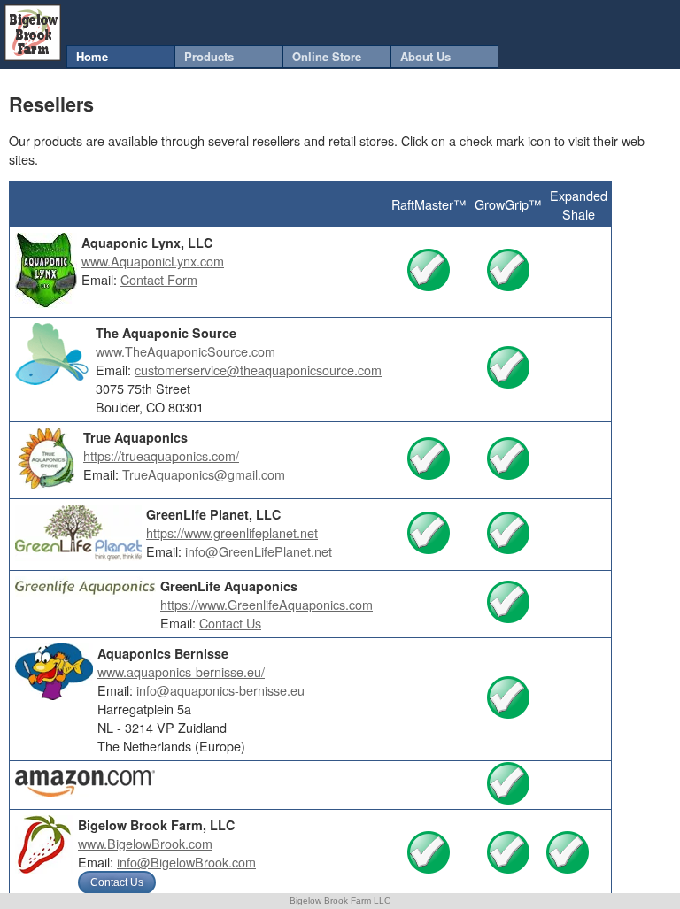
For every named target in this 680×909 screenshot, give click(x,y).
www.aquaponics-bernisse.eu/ (181, 671)
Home (92, 56)
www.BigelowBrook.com (145, 843)
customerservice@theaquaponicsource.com (258, 369)
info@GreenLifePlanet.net (258, 551)
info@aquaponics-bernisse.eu (220, 690)
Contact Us (230, 622)
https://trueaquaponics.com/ (161, 455)
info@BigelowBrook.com (186, 861)
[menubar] (282, 56)
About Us (425, 56)
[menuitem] (120, 56)
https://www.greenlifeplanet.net (232, 532)
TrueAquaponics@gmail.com (203, 474)
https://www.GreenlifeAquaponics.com (266, 604)
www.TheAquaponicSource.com (185, 351)
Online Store (326, 56)
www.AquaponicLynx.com (152, 260)
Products (209, 56)
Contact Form (158, 279)
